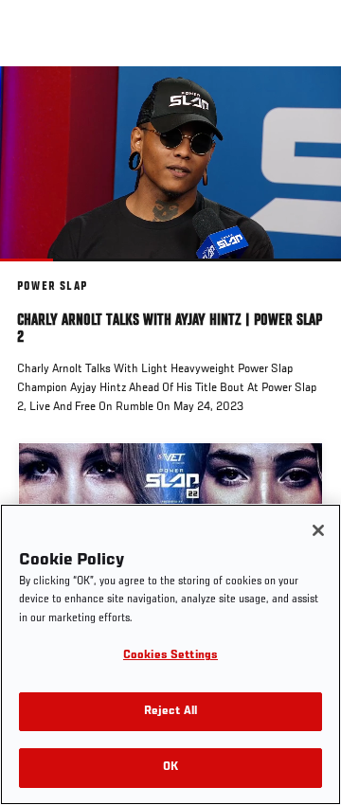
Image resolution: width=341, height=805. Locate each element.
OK (170, 767)
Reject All (170, 712)
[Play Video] (171, 163)
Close (306, 102)
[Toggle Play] (39, 272)
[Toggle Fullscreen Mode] (302, 272)
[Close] (318, 530)
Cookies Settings (170, 656)
